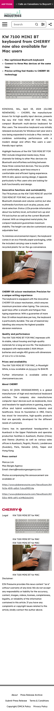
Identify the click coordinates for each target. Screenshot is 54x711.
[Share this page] (50, 24)
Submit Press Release (16, 700)
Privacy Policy (40, 706)
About (15, 695)
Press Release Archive (31, 695)
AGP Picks (7, 4)
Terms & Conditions (39, 700)
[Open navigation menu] (4, 24)
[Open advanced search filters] (43, 24)
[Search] (36, 24)
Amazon (32, 369)
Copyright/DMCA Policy (19, 706)
